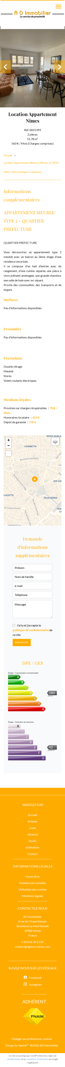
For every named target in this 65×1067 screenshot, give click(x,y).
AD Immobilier (32, 916)
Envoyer (21, 642)
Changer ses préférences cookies (32, 1038)
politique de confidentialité (31, 630)
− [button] (8, 445)
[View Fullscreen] (8, 453)
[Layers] (55, 441)
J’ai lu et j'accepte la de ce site (32, 630)
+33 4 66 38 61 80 (32, 942)
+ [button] (8, 440)
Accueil (8, 155)
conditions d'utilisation (37, 1059)
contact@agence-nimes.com (32, 946)
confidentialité (14, 1059)
